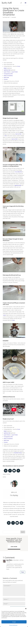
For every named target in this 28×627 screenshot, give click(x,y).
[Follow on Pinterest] (18, 470)
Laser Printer (7, 72)
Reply (22, 572)
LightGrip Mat (7, 70)
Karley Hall (6, 17)
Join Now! (14, 546)
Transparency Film (8, 73)
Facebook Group (18, 452)
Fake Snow (6, 77)
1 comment (13, 17)
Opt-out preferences (13, 625)
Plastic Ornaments (8, 75)
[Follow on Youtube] (14, 470)
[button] (26, 608)
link (5, 135)
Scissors (6, 79)
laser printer (19, 134)
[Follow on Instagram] (6, 470)
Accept (14, 622)
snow (4, 315)
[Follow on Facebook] (10, 470)
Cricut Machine (18, 171)
